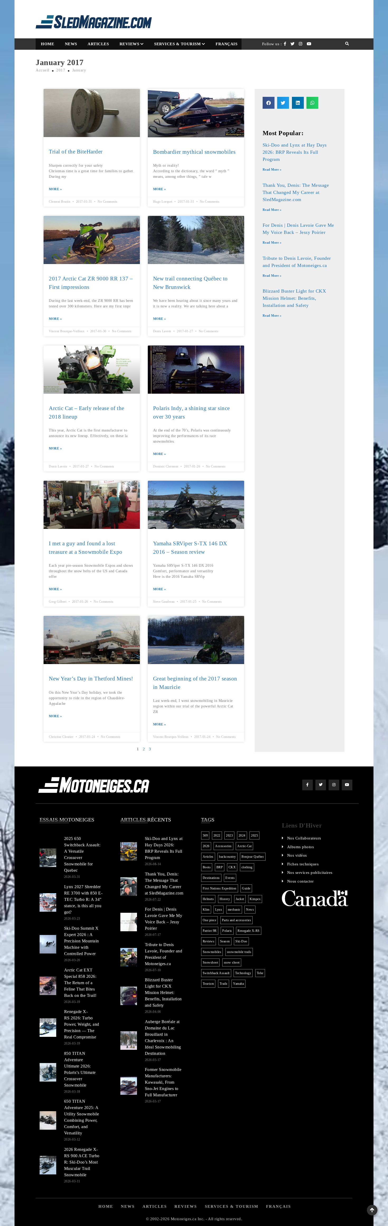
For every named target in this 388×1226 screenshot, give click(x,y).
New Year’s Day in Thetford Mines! (91, 678)
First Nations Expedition (219, 888)
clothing (247, 867)
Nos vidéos (297, 855)
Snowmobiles (212, 952)
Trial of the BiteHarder (76, 151)
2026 (206, 846)
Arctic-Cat (244, 846)
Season (225, 941)
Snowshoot (210, 962)
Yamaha (238, 984)
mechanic (234, 909)
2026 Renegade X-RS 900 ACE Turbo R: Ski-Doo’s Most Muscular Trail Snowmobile (82, 1162)
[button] (269, 103)
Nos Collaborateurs (304, 838)
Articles (98, 44)
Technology (243, 973)
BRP (219, 867)
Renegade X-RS (249, 931)
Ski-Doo (241, 941)
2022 (217, 835)
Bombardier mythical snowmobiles (194, 152)
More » (55, 189)
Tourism (208, 984)
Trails (224, 984)
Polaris (227, 931)
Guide (246, 888)
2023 (229, 835)
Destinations (211, 878)
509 (205, 835)
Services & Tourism (177, 44)
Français (226, 44)
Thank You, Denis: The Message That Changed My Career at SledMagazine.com (296, 192)
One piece (209, 920)
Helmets (208, 899)
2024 (242, 835)
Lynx (218, 909)
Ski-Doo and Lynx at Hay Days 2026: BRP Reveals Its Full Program (295, 152)
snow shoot (232, 962)
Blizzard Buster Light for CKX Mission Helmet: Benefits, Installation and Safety (294, 298)
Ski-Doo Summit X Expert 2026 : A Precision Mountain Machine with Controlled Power (81, 941)
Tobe (260, 973)
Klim (206, 909)
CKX (232, 867)
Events (230, 878)
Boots (207, 867)
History (225, 899)
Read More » (272, 169)
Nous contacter (300, 881)
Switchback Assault (216, 973)
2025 (254, 835)
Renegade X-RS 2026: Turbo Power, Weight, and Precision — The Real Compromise (81, 1024)
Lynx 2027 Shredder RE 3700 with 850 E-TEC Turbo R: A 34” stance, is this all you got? (83, 899)
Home (47, 44)
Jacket (240, 899)
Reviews (129, 44)
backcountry (227, 857)
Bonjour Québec (253, 857)
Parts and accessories (236, 920)
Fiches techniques (303, 864)
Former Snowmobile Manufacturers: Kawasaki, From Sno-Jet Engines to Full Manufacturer (163, 1082)
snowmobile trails (239, 952)
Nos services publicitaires (310, 872)
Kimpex (255, 899)
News (71, 44)
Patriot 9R (210, 931)
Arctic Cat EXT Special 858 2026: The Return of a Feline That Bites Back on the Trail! (80, 983)
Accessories (223, 846)
